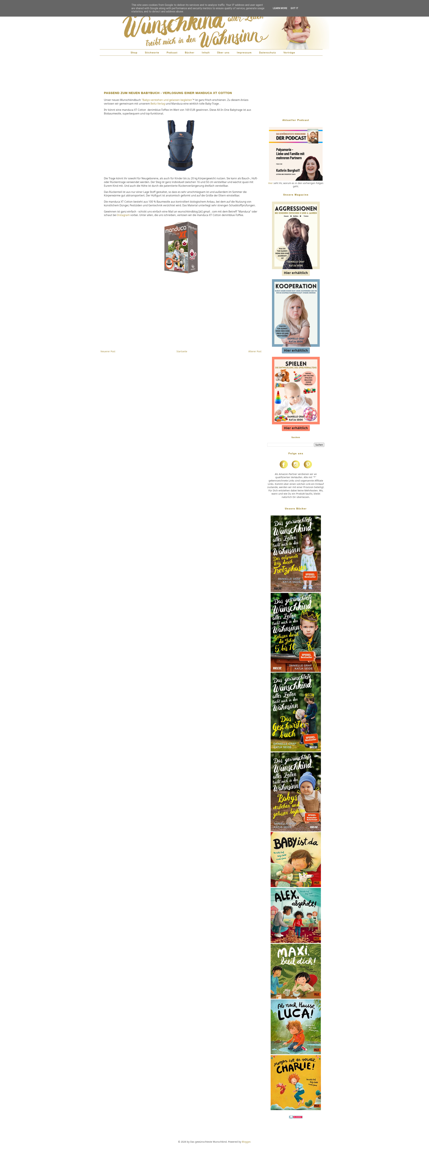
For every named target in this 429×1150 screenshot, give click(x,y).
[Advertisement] (181, 74)
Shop (134, 52)
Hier (270, 183)
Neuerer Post (108, 351)
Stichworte (152, 52)
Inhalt (206, 52)
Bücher (189, 52)
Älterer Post (254, 351)
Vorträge (289, 52)
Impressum (244, 52)
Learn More (280, 8)
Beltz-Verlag (157, 103)
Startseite (181, 351)
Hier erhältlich (296, 272)
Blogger (246, 1141)
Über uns (223, 52)
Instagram (123, 215)
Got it (294, 8)
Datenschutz (267, 52)
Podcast (172, 52)
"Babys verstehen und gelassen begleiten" (167, 100)
